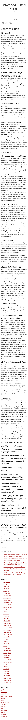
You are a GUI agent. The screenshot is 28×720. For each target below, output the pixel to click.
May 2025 (6, 616)
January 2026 (7, 598)
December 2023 (8, 655)
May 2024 (6, 644)
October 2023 (7, 660)
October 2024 (7, 632)
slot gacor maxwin (7, 696)
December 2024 (8, 628)
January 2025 (7, 625)
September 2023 (8, 662)
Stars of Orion (10, 29)
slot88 (3, 706)
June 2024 (6, 641)
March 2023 (7, 676)
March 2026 (7, 593)
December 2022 (8, 683)
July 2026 (6, 584)
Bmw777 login (5, 702)
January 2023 (7, 680)
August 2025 (7, 609)
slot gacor (4, 717)
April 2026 (6, 591)
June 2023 (6, 669)
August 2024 (7, 637)
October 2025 (7, 605)
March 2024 (7, 648)
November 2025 (8, 602)
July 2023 (6, 666)
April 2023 (6, 673)
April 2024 (6, 646)
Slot (2, 700)
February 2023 (7, 678)
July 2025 (6, 612)
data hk (3, 694)
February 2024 (7, 650)
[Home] (11, 19)
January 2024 (7, 653)
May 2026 (6, 589)
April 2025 (6, 618)
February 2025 (7, 623)
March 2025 (7, 621)
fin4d (2, 690)
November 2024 (8, 630)
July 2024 (6, 639)
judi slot (3, 715)
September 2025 (8, 607)
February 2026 (7, 596)
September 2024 (8, 634)
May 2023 (6, 671)
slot (2, 708)
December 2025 (8, 600)
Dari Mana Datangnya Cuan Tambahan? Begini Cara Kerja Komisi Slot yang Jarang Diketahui (15, 568)
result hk (4, 692)
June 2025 (6, 614)
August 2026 (7, 582)
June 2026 (6, 586)
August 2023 (7, 664)
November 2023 (8, 657)
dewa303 (4, 710)
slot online (4, 704)
